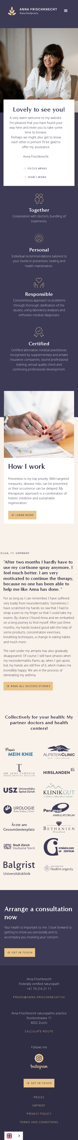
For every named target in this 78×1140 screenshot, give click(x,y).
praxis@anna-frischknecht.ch (39, 997)
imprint (39, 1105)
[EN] (14, 1136)
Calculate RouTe (39, 1031)
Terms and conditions (39, 1122)
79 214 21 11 (41, 989)
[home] (31, 10)
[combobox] (13, 1136)
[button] (65, 10)
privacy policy (39, 1114)
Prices (39, 1097)
